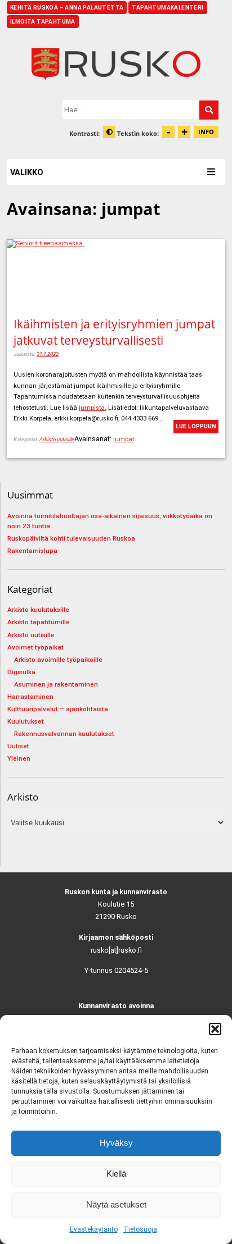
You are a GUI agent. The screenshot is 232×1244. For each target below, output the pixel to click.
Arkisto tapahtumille (38, 622)
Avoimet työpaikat (35, 647)
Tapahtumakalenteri (167, 7)
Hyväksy (116, 1142)
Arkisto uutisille (56, 439)
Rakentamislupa (32, 551)
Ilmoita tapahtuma (42, 22)
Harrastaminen (30, 697)
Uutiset (18, 746)
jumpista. (92, 407)
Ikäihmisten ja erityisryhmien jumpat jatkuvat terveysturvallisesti (114, 331)
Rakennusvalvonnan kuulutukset (64, 734)
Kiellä (116, 1173)
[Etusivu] (116, 64)
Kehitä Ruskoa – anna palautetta (66, 7)
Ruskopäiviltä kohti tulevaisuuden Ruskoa (71, 538)
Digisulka (21, 672)
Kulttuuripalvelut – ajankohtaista (57, 709)
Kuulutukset (25, 721)
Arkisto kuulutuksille (38, 610)
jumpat (123, 439)
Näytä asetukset (116, 1204)
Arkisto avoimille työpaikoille (58, 660)
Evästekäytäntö (94, 1229)
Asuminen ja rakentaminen (56, 684)
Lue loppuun (196, 426)
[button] (215, 1029)
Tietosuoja (140, 1229)
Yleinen (18, 758)
